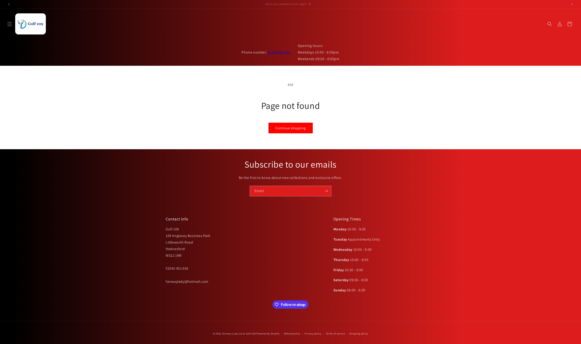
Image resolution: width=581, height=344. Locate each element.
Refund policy (292, 333)
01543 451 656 (279, 52)
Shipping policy (358, 333)
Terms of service (335, 333)
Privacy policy (313, 333)
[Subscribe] (326, 191)
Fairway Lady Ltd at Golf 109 (239, 333)
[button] (10, 24)
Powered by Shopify (268, 333)
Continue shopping (290, 128)
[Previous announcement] (9, 4)
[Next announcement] (572, 4)
